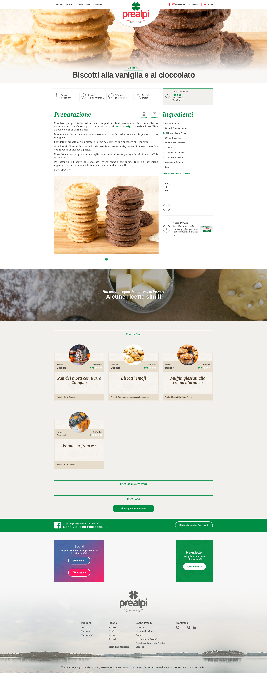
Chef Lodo (133, 499)
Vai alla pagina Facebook (194, 525)
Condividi (154, 117)
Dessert (112, 639)
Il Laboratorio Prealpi (146, 639)
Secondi (112, 635)
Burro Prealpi (123, 126)
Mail (177, 627)
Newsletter (180, 4)
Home (59, 4)
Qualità (139, 635)
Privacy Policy (198, 667)
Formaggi (86, 631)
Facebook (80, 560)
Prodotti (70, 4)
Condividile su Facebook (83, 527)
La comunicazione (145, 631)
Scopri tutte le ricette (135, 508)
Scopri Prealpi (84, 4)
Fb (183, 627)
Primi (111, 631)
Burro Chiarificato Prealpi (182, 397)
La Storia (140, 627)
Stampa (144, 117)
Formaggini (87, 635)
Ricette (98, 4)
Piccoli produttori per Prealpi (150, 643)
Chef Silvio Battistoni (133, 484)
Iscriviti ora (196, 566)
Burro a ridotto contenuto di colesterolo (133, 397)
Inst (188, 627)
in (194, 627)
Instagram (80, 572)
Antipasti (112, 627)
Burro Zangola (69, 397)
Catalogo (140, 647)
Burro (84, 627)
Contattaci (194, 4)
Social (210, 4)
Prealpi (176, 94)
